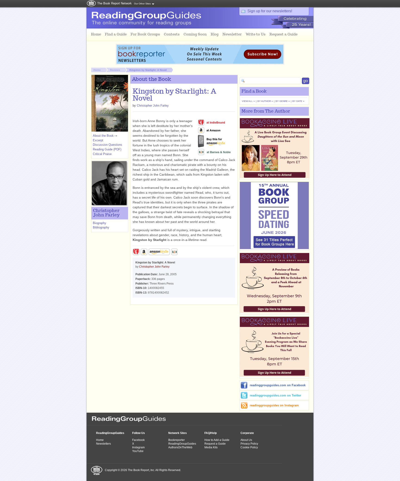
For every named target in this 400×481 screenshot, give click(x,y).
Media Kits (211, 447)
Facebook (138, 440)
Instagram (138, 447)
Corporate (247, 433)
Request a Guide (215, 443)
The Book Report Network (114, 3)
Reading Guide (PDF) (107, 149)
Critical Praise (102, 154)
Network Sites (177, 433)
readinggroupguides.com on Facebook (278, 385)
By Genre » (282, 101)
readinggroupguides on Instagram (274, 405)
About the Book (103, 135)
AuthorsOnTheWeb (180, 447)
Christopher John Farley (153, 105)
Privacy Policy (249, 443)
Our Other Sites (142, 3)
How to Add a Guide (216, 440)
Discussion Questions (107, 144)
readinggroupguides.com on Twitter (275, 395)
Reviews (115, 70)
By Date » (298, 101)
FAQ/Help (210, 433)
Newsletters (103, 443)
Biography (99, 223)
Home (97, 70)
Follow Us (138, 433)
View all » (248, 101)
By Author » (265, 101)
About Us (246, 440)
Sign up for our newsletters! (269, 11)
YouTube (138, 451)
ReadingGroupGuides (110, 433)
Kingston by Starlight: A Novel (148, 70)
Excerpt (98, 140)
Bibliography (101, 227)
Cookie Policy (249, 447)
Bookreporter (176, 440)
